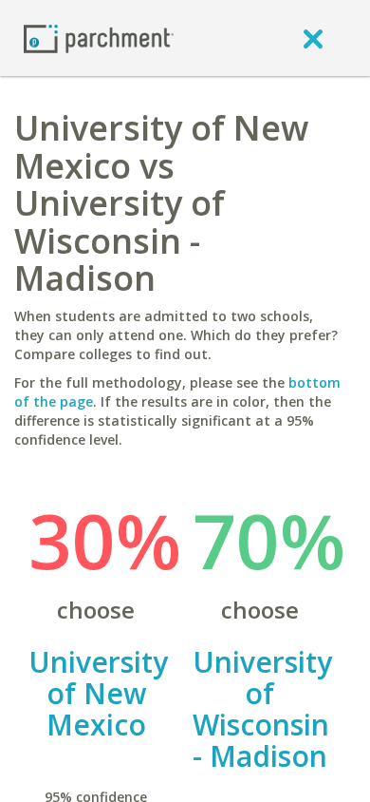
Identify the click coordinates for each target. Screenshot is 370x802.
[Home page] (99, 38)
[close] (313, 38)
